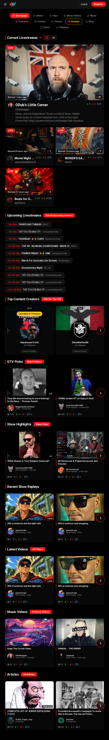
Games (58, 21)
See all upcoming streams (59, 215)
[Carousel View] (53, 37)
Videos (39, 15)
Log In (84, 4)
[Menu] (5, 4)
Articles (41, 21)
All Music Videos (40, 612)
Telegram (64, 27)
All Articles (29, 674)
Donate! (75, 21)
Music (93, 15)
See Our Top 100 (52, 299)
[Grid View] (46, 37)
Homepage (21, 15)
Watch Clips (42, 424)
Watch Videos (34, 361)
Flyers (46, 27)
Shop (91, 21)
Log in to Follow (29, 351)
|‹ (8, 330)
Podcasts (23, 21)
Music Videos (74, 15)
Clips (55, 15)
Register (98, 4)
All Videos (38, 549)
